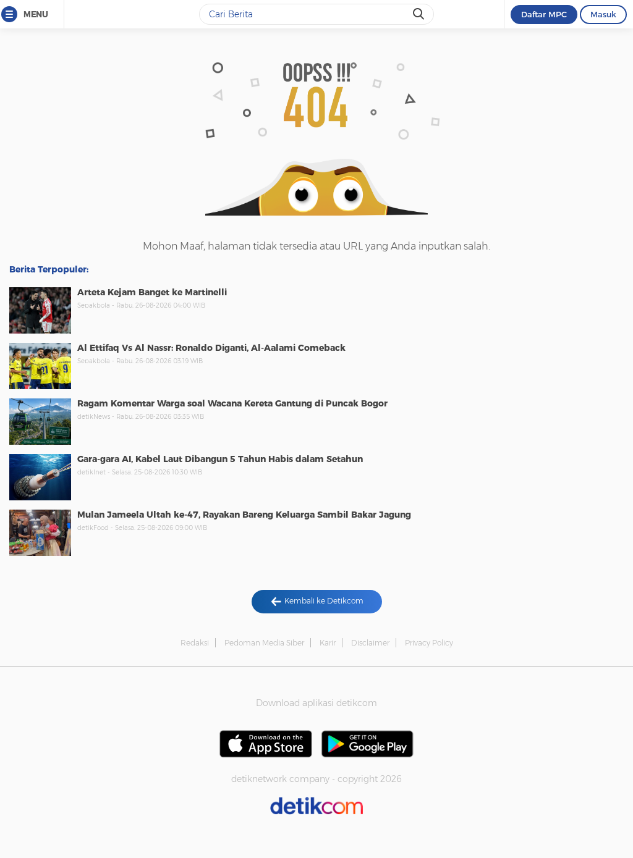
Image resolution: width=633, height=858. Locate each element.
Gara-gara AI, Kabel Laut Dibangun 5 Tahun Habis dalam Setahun (220, 459)
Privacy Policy (429, 642)
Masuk (603, 14)
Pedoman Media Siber (264, 642)
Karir (328, 642)
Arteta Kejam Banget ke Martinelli (152, 292)
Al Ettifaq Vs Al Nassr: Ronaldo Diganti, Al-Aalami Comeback (211, 347)
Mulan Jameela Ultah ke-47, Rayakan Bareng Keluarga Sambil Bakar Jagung (244, 514)
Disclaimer (370, 642)
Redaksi (195, 642)
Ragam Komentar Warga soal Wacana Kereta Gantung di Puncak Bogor (232, 403)
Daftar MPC (544, 14)
